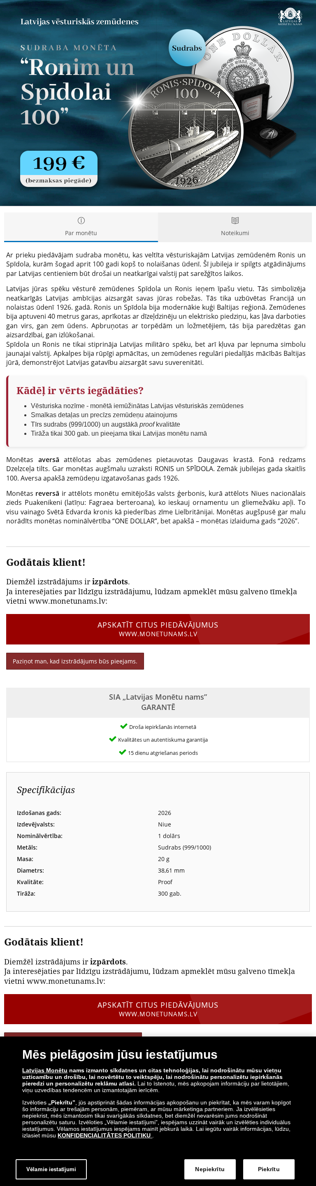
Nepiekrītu (209, 1169)
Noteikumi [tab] (235, 233)
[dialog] (158, 1111)
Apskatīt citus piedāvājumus (158, 628)
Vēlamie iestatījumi (51, 1169)
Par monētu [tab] (81, 233)
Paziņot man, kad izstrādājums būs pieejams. (75, 661)
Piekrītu (269, 1169)
